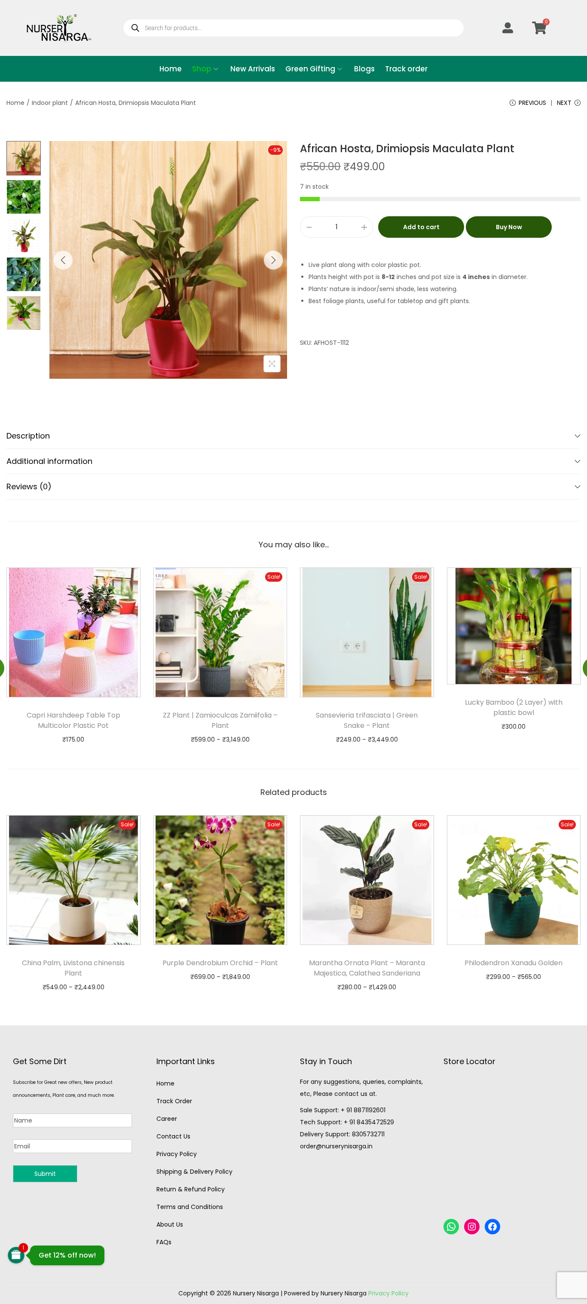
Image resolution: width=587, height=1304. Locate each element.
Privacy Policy (176, 1154)
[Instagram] (472, 1226)
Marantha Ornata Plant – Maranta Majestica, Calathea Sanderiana (367, 968)
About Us (169, 1224)
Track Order (174, 1101)
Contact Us (173, 1136)
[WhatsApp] (451, 1226)
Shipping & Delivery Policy (194, 1171)
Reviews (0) (29, 486)
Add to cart (421, 227)
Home (15, 102)
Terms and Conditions (189, 1207)
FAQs (163, 1242)
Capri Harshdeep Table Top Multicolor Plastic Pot (73, 720)
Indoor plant (50, 102)
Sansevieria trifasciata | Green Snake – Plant (367, 720)
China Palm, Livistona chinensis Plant (73, 968)
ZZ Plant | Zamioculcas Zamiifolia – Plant (220, 720)
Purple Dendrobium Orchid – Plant (220, 963)
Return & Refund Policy (190, 1189)
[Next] (273, 260)
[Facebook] (492, 1226)
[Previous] (63, 260)
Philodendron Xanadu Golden (514, 963)
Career (166, 1118)
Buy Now (509, 227)
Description (28, 435)
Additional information (49, 461)
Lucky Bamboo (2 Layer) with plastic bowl (514, 707)
